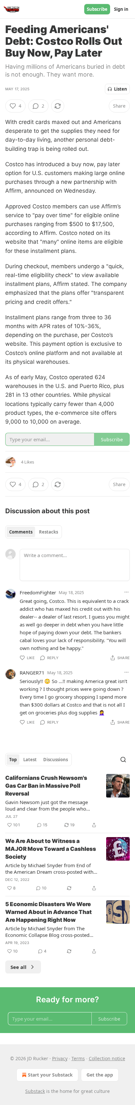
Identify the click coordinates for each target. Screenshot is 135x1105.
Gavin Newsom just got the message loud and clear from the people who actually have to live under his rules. (46, 805)
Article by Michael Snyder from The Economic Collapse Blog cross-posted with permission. (47, 931)
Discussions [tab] (55, 760)
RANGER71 (32, 672)
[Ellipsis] (126, 592)
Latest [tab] (30, 760)
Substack (35, 1091)
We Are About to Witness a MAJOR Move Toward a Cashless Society (50, 849)
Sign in (121, 9)
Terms (78, 1058)
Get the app (100, 1075)
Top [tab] (13, 760)
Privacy (60, 1058)
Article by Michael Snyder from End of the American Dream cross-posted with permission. (49, 868)
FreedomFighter (38, 592)
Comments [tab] (20, 532)
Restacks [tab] (48, 532)
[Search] (123, 759)
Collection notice (107, 1058)
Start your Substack (50, 1075)
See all (18, 967)
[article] (67, 801)
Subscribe (97, 9)
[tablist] (33, 531)
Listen (120, 89)
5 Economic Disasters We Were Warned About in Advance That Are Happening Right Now (48, 912)
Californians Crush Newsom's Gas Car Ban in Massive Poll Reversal (46, 786)
